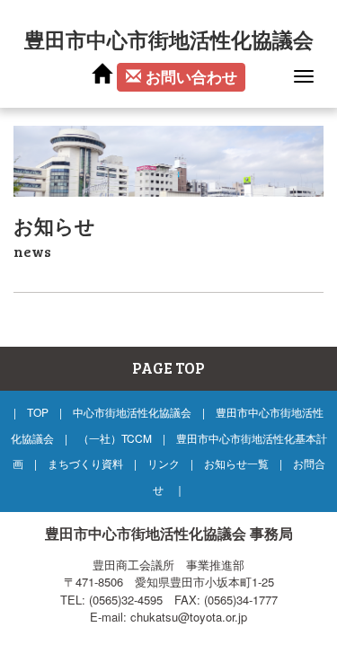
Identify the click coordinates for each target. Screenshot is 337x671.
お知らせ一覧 (236, 463)
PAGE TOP (168, 368)
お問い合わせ (191, 76)
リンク (163, 463)
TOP (38, 411)
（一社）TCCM (115, 438)
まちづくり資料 (85, 463)
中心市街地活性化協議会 (132, 411)
